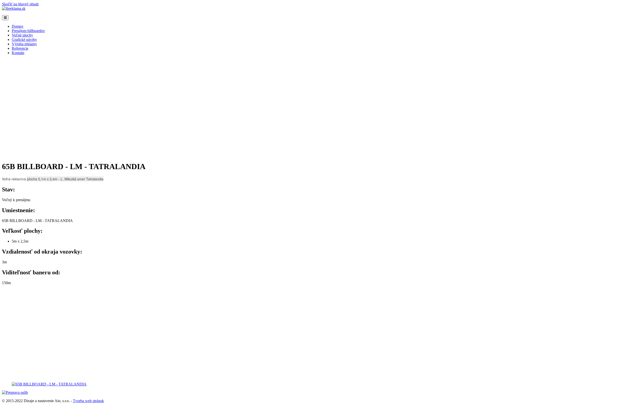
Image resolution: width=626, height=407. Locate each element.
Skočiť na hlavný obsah (20, 4)
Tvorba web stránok (88, 401)
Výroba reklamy (24, 44)
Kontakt (18, 53)
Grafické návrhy (24, 39)
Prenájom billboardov (28, 31)
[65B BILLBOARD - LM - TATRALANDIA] (49, 384)
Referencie (20, 48)
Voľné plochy (22, 35)
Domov (17, 26)
